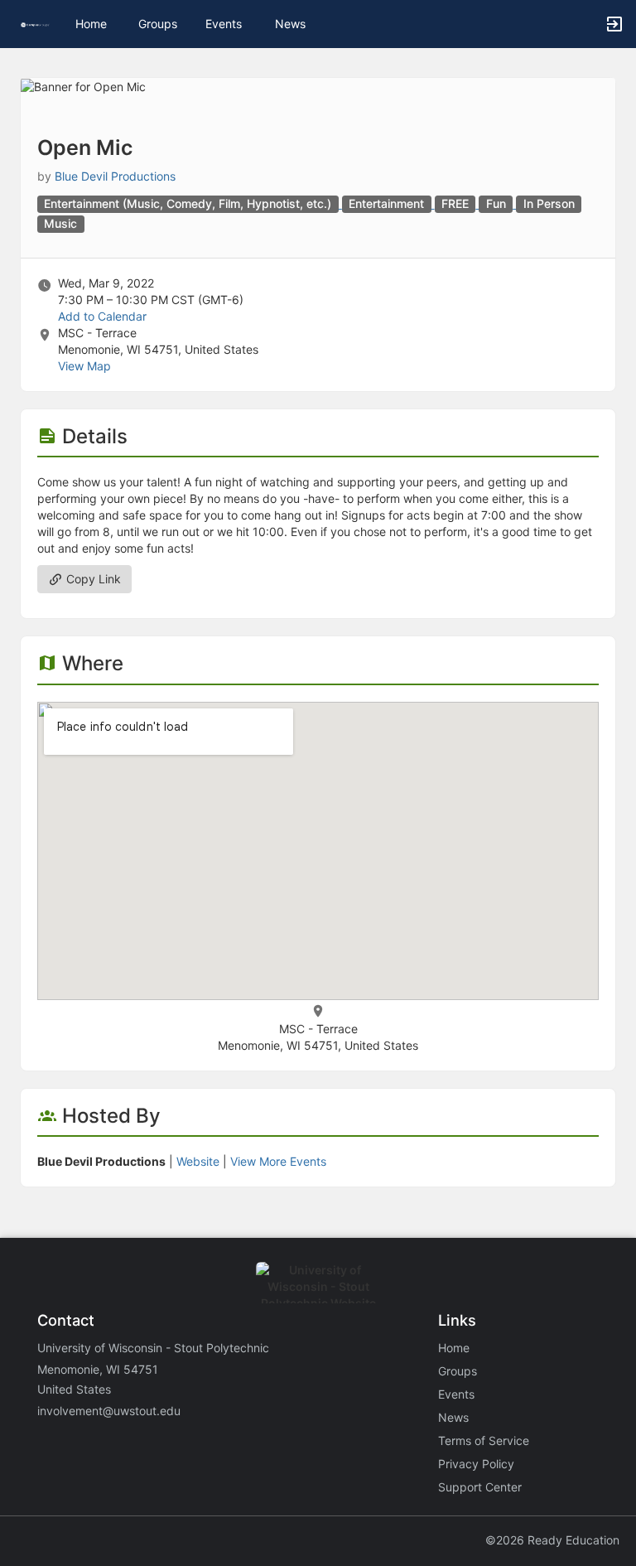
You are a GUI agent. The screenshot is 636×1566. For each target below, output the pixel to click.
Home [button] (91, 24)
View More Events (278, 1161)
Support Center (480, 1487)
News (290, 24)
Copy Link (92, 579)
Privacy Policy (476, 1464)
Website (197, 1161)
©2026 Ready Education (552, 1540)
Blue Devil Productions (115, 176)
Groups (157, 24)
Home (454, 1348)
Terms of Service (483, 1440)
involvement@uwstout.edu (109, 1411)
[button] (35, 24)
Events (223, 24)
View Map (84, 366)
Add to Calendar (102, 316)
